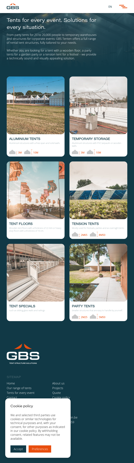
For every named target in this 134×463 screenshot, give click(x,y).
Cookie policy (61, 397)
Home (11, 383)
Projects (57, 388)
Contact (12, 397)
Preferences (40, 449)
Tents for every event (20, 393)
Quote (56, 393)
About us (58, 383)
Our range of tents (19, 388)
